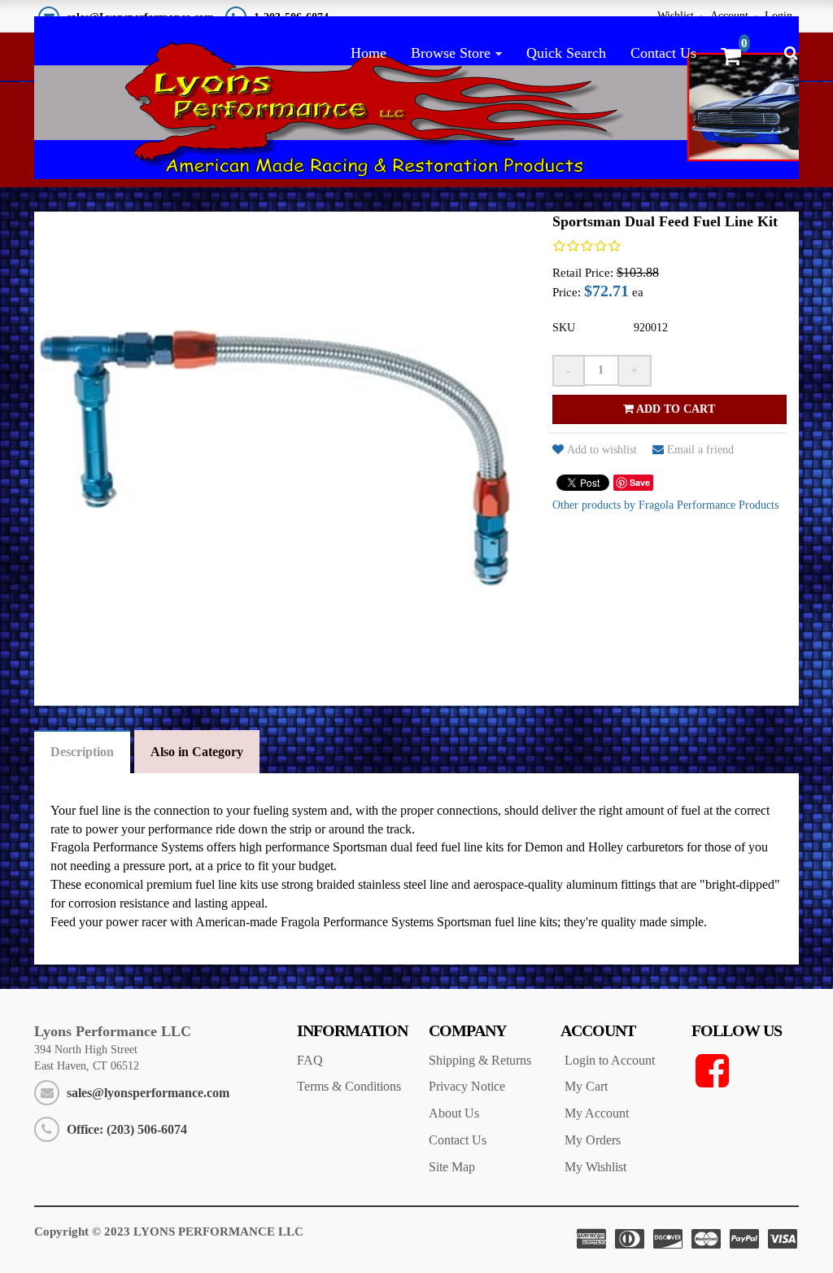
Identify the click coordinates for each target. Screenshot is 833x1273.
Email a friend (700, 450)
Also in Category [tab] (196, 752)
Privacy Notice (467, 1086)
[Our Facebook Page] (745, 1071)
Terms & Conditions (349, 1086)
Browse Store (451, 53)
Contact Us (663, 53)
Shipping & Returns (480, 1060)
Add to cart (674, 409)
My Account (597, 1113)
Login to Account (610, 1060)
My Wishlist (595, 1167)
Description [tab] (82, 752)
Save (640, 482)
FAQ (310, 1060)
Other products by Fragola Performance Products (665, 505)
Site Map (452, 1167)
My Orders (593, 1140)
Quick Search (566, 53)
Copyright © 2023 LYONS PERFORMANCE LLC (168, 1231)
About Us (454, 1113)
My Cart (586, 1086)
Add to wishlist (602, 450)
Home (368, 53)
